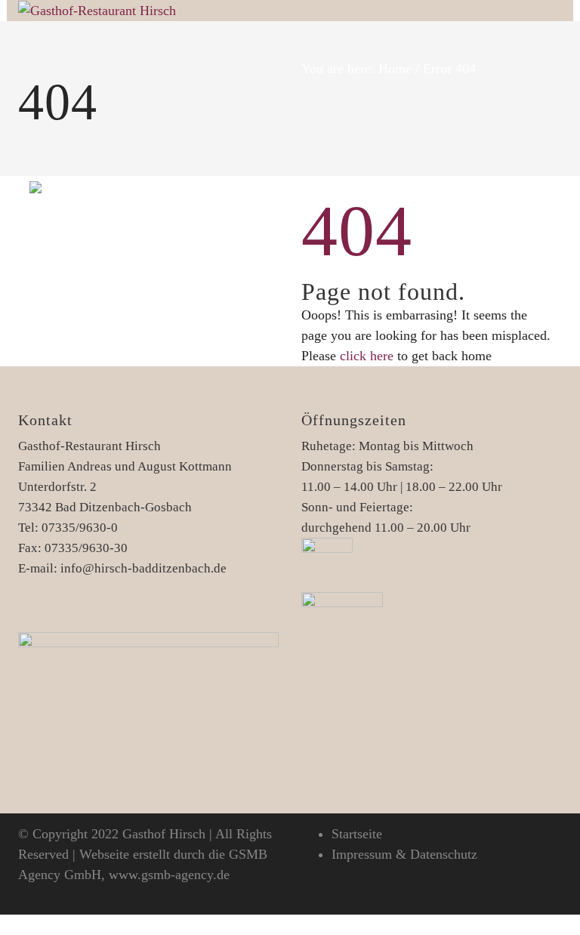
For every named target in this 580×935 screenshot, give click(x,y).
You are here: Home (356, 68)
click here (366, 355)
